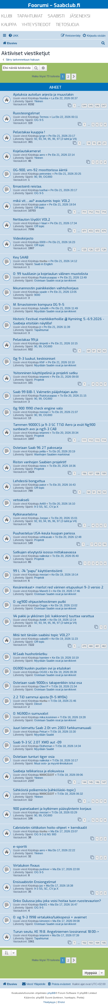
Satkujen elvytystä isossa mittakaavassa (44, 552)
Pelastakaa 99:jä (25, 340)
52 (99, 492)
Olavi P (43, 686)
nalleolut (44, 555)
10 (104, 544)
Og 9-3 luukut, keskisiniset (34, 358)
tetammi (44, 376)
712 (91, 212)
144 (84, 782)
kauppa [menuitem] (9, 25)
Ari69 (42, 503)
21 (104, 143)
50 (88, 492)
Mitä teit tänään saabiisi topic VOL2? (41, 635)
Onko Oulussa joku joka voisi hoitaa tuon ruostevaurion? (57, 901)
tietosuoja (67, 25)
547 (104, 105)
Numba (43, 98)
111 (84, 440)
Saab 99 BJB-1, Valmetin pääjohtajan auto (45, 392)
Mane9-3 (44, 590)
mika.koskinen (48, 717)
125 (84, 249)
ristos (42, 465)
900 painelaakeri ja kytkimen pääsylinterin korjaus (52, 809)
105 (104, 942)
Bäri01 (43, 904)
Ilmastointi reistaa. (27, 186)
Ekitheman (45, 745)
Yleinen (38, 101)
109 (104, 473)
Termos (44, 116)
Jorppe (43, 518)
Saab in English (43, 264)
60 (88, 350)
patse (42, 204)
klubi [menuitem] (6, 16)
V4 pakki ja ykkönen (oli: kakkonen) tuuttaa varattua (53, 616)
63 (104, 350)
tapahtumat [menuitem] (30, 16)
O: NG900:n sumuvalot (30, 713)
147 (104, 782)
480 (91, 646)
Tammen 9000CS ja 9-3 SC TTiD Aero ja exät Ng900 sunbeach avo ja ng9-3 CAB (54, 427)
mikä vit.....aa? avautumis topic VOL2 (41, 201)
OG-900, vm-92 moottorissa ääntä (40, 170)
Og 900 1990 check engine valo (38, 408)
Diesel (38, 703)
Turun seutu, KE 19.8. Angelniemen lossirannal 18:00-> (56, 931)
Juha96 (43, 308)
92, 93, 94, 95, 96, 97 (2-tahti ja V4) (55, 138)
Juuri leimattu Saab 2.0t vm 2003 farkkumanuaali (52, 728)
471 (84, 231)
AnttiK (42, 619)
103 (91, 942)
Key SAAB (20, 257)
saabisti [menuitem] (56, 16)
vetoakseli (21, 500)
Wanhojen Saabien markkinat (52, 454)
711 (84, 212)
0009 (42, 242)
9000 (37, 294)
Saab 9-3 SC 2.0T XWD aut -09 (37, 742)
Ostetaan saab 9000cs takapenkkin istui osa (47, 683)
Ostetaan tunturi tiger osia (34, 757)
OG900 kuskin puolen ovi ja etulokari (42, 668)
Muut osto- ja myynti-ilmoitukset (53, 763)
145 (91, 782)
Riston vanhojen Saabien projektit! (39, 462)
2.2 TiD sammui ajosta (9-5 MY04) (40, 697)
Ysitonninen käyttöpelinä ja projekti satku (45, 373)
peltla (42, 451)
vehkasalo (45, 536)
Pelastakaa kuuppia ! (29, 132)
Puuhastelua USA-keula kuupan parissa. (44, 533)
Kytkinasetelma (25, 514)
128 (104, 249)
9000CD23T (46, 774)
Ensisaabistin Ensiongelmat (34, 882)
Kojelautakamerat (27, 151)
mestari (43, 412)
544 (84, 105)
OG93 (43, 672)
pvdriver (44, 869)
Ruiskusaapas (48, 277)
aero (42, 154)
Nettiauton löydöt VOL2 (31, 219)
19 (94, 143)
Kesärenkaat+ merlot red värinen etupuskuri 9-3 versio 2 (58, 587)
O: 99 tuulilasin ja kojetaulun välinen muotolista (50, 274)
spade (43, 291)
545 (91, 105)
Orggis (43, 605)
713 (97, 212)
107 (91, 473)
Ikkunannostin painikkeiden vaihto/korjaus (46, 288)
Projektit (39, 379)
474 (104, 231)
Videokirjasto (23, 238)
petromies (45, 173)
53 (104, 492)
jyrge (42, 135)
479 (84, 646)
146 (97, 782)
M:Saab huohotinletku (30, 654)
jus (41, 885)
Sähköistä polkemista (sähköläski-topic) (44, 790)
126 (91, 249)
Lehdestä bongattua (29, 481)
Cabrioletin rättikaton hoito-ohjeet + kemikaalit (50, 827)
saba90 (43, 638)
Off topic (39, 207)
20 (99, 143)
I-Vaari (43, 223)
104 (97, 942)
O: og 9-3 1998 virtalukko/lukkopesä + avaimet (50, 917)
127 (97, 249)
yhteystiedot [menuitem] (36, 25)
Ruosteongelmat (26, 113)
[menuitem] (13, 36)
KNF (42, 362)
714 (104, 212)
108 (97, 473)
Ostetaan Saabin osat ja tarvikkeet (55, 280)
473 (97, 231)
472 (91, 231)
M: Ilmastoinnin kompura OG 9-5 (38, 304)
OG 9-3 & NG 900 (45, 834)
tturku (43, 261)
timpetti (43, 343)
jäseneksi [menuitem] (80, 16)
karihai (43, 190)
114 (104, 440)
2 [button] (68, 76)
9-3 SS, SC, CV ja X (46, 506)
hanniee (44, 657)
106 (84, 473)
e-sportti (20, 846)
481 (97, 646)
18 (88, 143)
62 (99, 350)
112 (91, 440)
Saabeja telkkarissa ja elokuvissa (38, 771)
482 (104, 646)
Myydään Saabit (44, 734)
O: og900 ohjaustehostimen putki (39, 602)
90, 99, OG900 (43, 176)
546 (97, 105)
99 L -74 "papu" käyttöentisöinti (37, 571)
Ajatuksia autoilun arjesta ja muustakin (43, 94)
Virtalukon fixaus (26, 865)
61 (94, 350)
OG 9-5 (38, 119)
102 (84, 942)
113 (97, 440)
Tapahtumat (41, 329)
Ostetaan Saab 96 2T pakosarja (37, 448)
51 (94, 492)
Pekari (43, 731)
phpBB (51, 993)
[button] (73, 76)
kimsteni (44, 920)
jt (40, 326)
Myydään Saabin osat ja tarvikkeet (55, 311)
